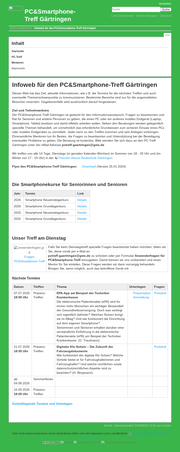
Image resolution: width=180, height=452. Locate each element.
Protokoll (160, 293)
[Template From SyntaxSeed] (119, 442)
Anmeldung (141, 297)
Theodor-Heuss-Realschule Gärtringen (85, 158)
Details (82, 200)
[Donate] (67, 442)
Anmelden (165, 3)
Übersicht (165, 15)
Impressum (18, 68)
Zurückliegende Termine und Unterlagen (42, 403)
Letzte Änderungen (122, 15)
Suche (166, 9)
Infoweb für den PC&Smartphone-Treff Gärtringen (65, 28)
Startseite (18, 51)
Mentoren (17, 62)
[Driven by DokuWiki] (87, 442)
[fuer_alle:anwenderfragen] (29, 250)
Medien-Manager (147, 15)
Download (89, 166)
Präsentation (142, 293)
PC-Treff (17, 56)
